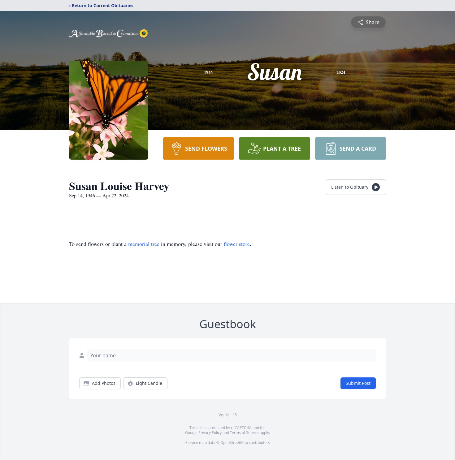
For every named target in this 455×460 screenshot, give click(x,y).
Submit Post (358, 383)
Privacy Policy (210, 432)
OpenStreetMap (234, 442)
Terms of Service (244, 432)
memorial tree (143, 243)
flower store (237, 243)
